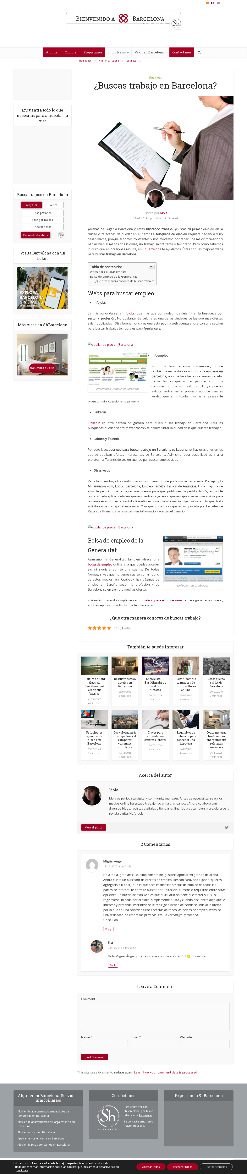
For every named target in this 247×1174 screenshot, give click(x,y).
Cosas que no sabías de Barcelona (216, 682)
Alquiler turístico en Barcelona (36, 1132)
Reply (108, 929)
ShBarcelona (152, 249)
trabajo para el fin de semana (163, 600)
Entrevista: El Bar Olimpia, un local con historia (155, 684)
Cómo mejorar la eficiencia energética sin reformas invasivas (216, 740)
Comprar (71, 52)
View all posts (93, 827)
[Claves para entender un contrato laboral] (155, 719)
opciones (22, 1170)
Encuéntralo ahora (35, 235)
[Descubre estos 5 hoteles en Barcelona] (125, 665)
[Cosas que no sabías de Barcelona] (216, 665)
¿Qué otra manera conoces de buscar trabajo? (124, 281)
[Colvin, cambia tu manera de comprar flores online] (186, 665)
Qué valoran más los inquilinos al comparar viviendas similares (124, 740)
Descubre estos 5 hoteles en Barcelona (125, 682)
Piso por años (42, 213)
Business (155, 77)
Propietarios (93, 52)
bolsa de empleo (100, 564)
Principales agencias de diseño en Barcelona (94, 738)
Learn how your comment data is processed (165, 1072)
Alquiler (31, 205)
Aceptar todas (151, 1167)
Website (186, 1037)
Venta (53, 205)
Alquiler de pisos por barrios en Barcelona (44, 1144)
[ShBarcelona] (123, 19)
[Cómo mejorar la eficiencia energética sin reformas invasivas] (216, 719)
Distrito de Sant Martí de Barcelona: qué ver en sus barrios (94, 686)
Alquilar (52, 52)
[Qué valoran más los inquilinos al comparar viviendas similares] (125, 719)
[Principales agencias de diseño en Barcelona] (94, 719)
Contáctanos (181, 52)
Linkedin (95, 423)
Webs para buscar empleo (108, 272)
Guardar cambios (216, 1167)
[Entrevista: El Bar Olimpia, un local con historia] (155, 665)
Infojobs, (128, 313)
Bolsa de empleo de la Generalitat (113, 276)
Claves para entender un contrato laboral (155, 736)
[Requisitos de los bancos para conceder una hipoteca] (186, 719)
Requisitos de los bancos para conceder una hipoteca (186, 738)
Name (86, 1037)
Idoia (163, 213)
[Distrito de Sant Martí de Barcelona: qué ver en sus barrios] (94, 665)
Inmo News (117, 52)
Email (136, 1037)
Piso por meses (42, 220)
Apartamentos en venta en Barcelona (41, 1138)
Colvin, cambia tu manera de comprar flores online (186, 684)
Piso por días (42, 227)
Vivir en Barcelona (149, 52)
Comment (88, 999)
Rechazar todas (182, 1167)
